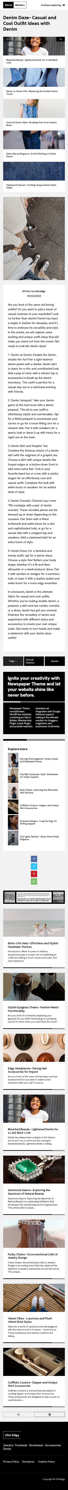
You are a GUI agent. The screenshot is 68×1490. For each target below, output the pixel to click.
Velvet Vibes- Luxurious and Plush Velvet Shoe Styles (30, 1320)
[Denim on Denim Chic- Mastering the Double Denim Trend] (34, 77)
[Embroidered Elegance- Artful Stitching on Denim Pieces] (34, 140)
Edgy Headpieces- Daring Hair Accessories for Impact (27, 1070)
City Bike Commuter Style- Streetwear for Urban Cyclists (39, 775)
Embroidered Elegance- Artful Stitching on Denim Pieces (31, 155)
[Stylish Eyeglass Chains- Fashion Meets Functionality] (34, 987)
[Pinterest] (34, 874)
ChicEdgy (60, 1479)
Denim (55, 661)
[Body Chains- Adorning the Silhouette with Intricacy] (13, 791)
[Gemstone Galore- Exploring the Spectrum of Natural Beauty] (34, 1170)
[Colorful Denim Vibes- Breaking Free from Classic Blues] (34, 108)
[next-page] (60, 39)
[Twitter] (34, 866)
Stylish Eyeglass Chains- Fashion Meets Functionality (33, 1009)
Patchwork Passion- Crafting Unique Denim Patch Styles (31, 186)
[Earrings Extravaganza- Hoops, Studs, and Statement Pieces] (13, 760)
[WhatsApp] (34, 881)
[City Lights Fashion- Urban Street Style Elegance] (13, 838)
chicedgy (40, 291)
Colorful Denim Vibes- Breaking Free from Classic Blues (31, 124)
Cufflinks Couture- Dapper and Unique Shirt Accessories (39, 807)
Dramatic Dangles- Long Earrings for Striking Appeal (38, 822)
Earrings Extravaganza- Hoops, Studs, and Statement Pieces (39, 760)
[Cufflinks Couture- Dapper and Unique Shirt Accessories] (13, 806)
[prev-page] (7, 39)
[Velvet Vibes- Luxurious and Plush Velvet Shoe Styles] (34, 1298)
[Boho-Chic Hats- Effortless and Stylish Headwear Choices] (34, 923)
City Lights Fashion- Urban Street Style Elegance (39, 838)
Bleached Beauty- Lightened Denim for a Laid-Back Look (31, 61)
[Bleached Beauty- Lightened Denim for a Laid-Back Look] (34, 46)
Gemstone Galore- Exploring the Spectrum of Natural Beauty (29, 1192)
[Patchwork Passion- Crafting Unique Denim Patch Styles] (34, 171)
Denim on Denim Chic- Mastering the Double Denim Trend (32, 92)
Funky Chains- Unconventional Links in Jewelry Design (33, 1256)
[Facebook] (34, 859)
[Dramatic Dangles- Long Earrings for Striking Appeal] (13, 822)
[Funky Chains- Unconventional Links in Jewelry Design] (34, 1234)
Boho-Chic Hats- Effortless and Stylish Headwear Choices (33, 945)
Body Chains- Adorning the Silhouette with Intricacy (39, 791)
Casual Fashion (30, 661)
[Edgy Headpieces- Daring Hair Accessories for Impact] (34, 1048)
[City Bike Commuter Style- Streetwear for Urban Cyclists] (13, 775)
